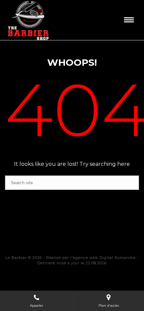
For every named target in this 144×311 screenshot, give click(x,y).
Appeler (36, 305)
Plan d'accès (108, 305)
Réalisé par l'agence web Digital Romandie (91, 257)
